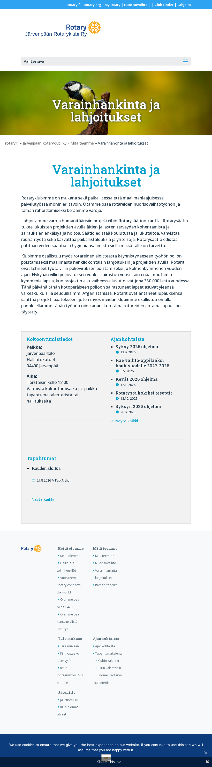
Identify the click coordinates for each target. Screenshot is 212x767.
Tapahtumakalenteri (110, 653)
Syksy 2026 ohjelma (137, 346)
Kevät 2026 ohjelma (137, 379)
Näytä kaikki (126, 420)
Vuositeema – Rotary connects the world (68, 585)
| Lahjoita (182, 4)
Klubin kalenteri (109, 660)
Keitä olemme (71, 548)
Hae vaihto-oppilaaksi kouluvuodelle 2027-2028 (142, 362)
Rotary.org (92, 4)
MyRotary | (114, 4)
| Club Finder (162, 4)
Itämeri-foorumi (106, 585)
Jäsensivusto (69, 700)
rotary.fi (12, 143)
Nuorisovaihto (135, 4)
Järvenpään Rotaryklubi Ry (44, 143)
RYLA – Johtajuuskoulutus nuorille (70, 675)
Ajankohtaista (106, 638)
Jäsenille (66, 692)
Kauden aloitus (46, 468)
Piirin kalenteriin (109, 668)
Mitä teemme (82, 143)
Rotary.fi (73, 4)
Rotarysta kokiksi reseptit (144, 393)
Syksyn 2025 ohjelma (138, 406)
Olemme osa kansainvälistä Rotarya (68, 621)
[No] (205, 752)
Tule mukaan (70, 638)
